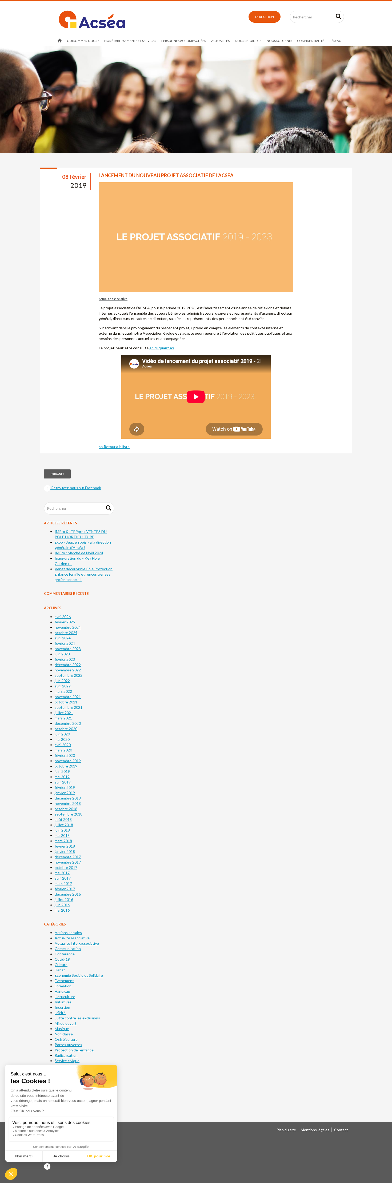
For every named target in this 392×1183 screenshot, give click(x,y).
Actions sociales (68, 932)
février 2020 (65, 755)
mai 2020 (62, 739)
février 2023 (65, 659)
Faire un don (264, 16)
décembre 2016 (68, 894)
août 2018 (63, 819)
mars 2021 (63, 718)
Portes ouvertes (68, 1044)
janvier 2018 (65, 851)
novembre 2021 (68, 696)
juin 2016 (62, 905)
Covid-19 (62, 959)
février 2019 (65, 787)
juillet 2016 (64, 899)
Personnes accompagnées (183, 41)
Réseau (335, 41)
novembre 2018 (68, 803)
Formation (63, 986)
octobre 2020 (66, 728)
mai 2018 (62, 835)
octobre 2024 (66, 632)
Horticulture (65, 996)
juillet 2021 (64, 712)
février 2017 (65, 889)
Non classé (64, 1034)
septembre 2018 (68, 814)
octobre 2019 (66, 766)
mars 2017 (63, 883)
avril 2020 (63, 744)
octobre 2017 (66, 867)
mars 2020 (63, 750)
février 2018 (65, 846)
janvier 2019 (65, 792)
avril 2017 (63, 878)
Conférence (65, 954)
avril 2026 (63, 616)
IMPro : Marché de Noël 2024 (79, 553)
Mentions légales (315, 1129)
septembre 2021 (68, 707)
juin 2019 (62, 771)
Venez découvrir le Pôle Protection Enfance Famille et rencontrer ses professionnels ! (84, 574)
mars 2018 (63, 840)
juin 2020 (62, 734)
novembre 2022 (68, 670)
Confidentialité (310, 41)
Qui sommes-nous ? (83, 41)
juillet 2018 (64, 824)
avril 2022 (63, 686)
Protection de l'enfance (74, 1050)
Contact (341, 1129)
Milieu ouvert (66, 1023)
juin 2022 (62, 680)
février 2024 (65, 643)
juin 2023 (62, 654)
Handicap (62, 991)
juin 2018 (62, 830)
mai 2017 (62, 873)
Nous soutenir (279, 41)
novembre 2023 (68, 648)
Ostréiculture (66, 1039)
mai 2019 (62, 776)
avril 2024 (63, 638)
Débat (60, 970)
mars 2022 (63, 691)
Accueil (59, 40)
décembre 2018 (68, 798)
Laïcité (60, 1012)
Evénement (64, 980)
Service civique (67, 1060)
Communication (68, 948)
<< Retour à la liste (114, 446)
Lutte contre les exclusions (77, 1018)
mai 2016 (62, 910)
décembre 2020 (68, 723)
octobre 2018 (66, 808)
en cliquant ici (161, 348)
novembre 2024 (68, 627)
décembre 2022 (68, 664)
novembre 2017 (68, 862)
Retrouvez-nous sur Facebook (75, 487)
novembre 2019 (68, 760)
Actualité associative (113, 298)
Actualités (220, 41)
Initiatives (63, 1002)
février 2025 (65, 622)
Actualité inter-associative (77, 943)
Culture (61, 964)
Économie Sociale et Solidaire (79, 975)
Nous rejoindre (248, 41)
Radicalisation (66, 1055)
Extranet (57, 474)
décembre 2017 (68, 856)
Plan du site (286, 1129)
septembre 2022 (68, 675)
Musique (62, 1028)
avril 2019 (63, 782)
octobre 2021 (66, 702)
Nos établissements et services (130, 41)
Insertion (62, 1007)
